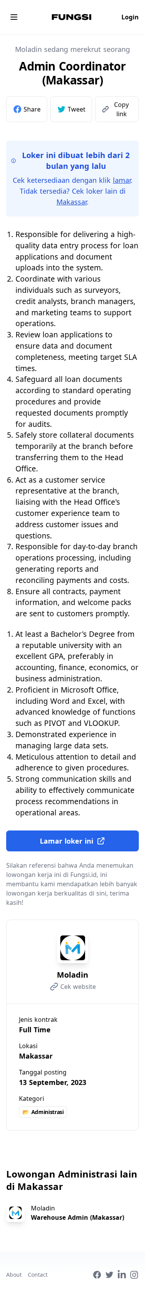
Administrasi (42, 1112)
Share (32, 109)
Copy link (121, 109)
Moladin (72, 975)
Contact (38, 1274)
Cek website (78, 986)
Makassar (71, 201)
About (14, 1274)
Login (130, 17)
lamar (122, 180)
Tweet (76, 109)
